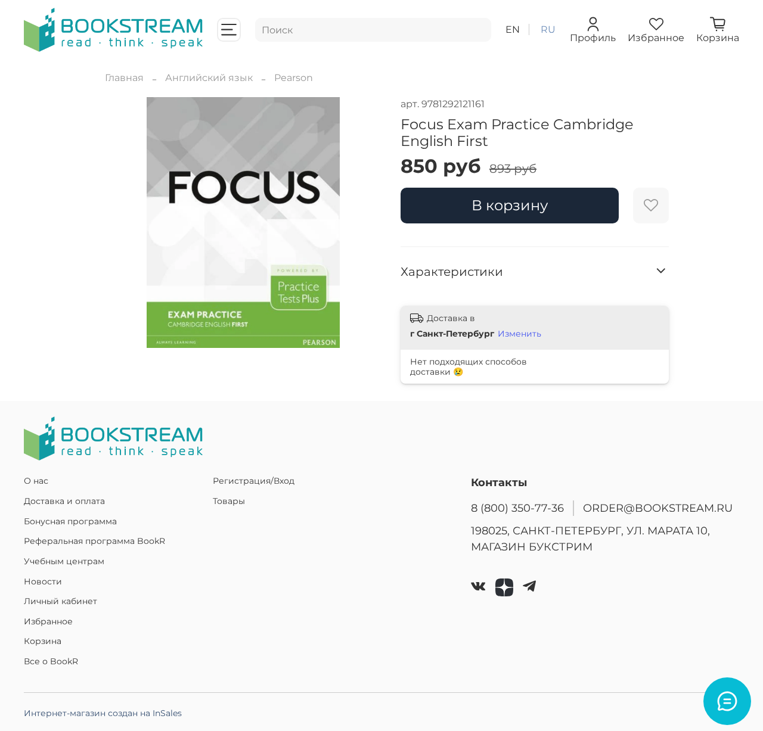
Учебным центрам (64, 561)
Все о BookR (51, 661)
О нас (36, 480)
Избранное (48, 621)
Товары (229, 501)
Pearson (293, 77)
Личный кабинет (60, 601)
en (512, 29)
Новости (43, 581)
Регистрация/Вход (253, 480)
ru (548, 29)
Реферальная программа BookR (94, 541)
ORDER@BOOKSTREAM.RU (658, 508)
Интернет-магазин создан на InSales (103, 713)
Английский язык (209, 77)
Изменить (519, 333)
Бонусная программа (70, 521)
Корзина (42, 641)
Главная (124, 77)
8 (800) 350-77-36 (517, 508)
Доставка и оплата (64, 501)
